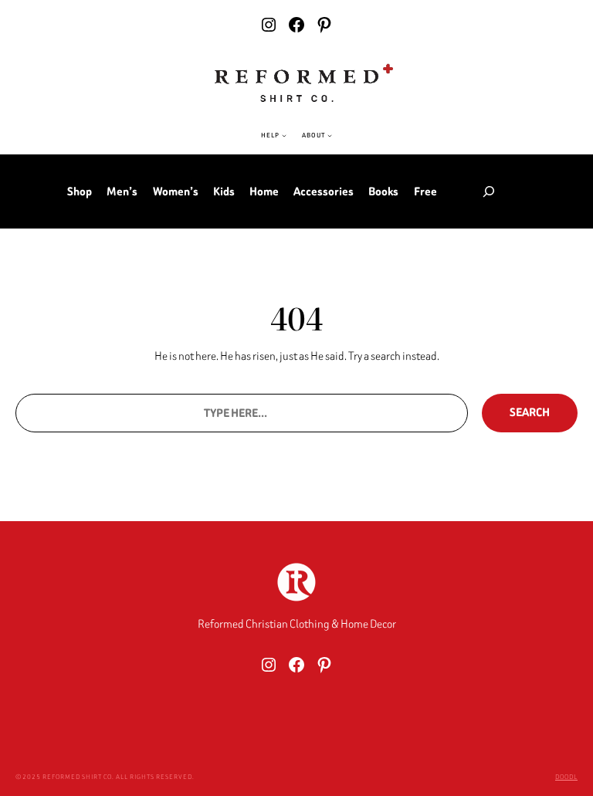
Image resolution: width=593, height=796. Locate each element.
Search (530, 413)
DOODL (566, 776)
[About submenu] (329, 135)
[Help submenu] (284, 135)
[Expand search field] (489, 191)
